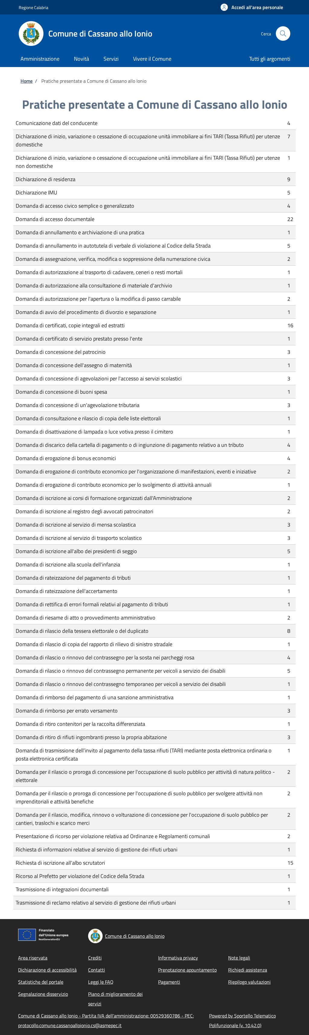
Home (27, 81)
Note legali (239, 957)
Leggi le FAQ (100, 981)
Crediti (95, 957)
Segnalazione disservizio (43, 994)
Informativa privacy (178, 957)
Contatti (96, 969)
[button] (251, 7)
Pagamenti (169, 981)
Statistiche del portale (40, 981)
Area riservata (32, 957)
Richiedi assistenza (247, 969)
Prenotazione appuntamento (187, 969)
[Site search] (283, 33)
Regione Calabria (33, 7)
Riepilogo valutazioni (249, 981)
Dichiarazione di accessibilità (47, 969)
